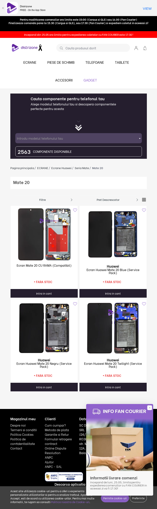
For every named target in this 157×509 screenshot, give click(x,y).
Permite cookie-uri (115, 498)
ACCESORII (64, 79)
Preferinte (138, 498)
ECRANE (29, 62)
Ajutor (49, 462)
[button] (136, 47)
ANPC (49, 457)
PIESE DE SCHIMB (60, 62)
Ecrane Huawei (61, 168)
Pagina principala (22, 168)
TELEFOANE (94, 62)
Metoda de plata (57, 430)
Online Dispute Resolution (55, 450)
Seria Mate (82, 168)
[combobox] (78, 138)
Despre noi (18, 425)
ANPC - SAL (53, 466)
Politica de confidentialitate (22, 441)
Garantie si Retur (57, 434)
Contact (16, 448)
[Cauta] (60, 48)
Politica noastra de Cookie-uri (70, 502)
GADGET (90, 79)
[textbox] (78, 138)
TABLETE (122, 62)
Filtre (42, 200)
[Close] (3, 8)
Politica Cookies (22, 434)
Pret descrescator (108, 200)
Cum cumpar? (55, 425)
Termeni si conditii (23, 430)
